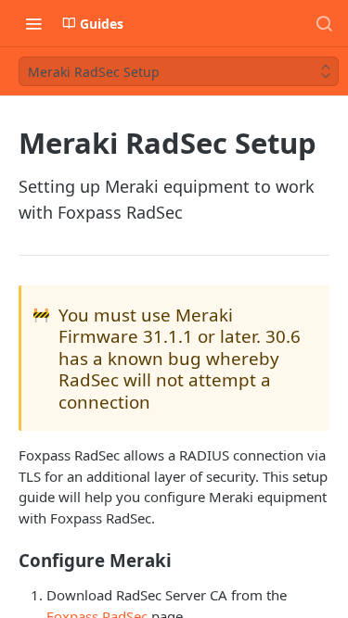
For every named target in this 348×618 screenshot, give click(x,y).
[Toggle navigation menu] (33, 23)
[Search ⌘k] (324, 23)
